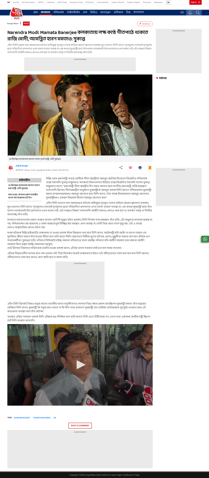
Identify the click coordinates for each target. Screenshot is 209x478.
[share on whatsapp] (205, 239)
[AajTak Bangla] (16, 13)
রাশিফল (118, 12)
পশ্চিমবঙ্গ (58, 12)
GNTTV (41, 2)
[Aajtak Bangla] (10, 168)
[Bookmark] (150, 169)
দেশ (85, 12)
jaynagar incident (22, 417)
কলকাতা (45, 12)
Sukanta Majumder (41, 417)
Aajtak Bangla (22, 166)
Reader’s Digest (133, 2)
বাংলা (8, 2)
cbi (54, 417)
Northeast (147, 2)
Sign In (193, 2)
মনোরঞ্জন (105, 12)
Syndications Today (131, 475)
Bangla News (12, 23)
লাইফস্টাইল (73, 12)
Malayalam (158, 2)
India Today (62, 2)
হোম (35, 12)
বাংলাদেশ (138, 12)
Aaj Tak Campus (28, 2)
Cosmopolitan (102, 2)
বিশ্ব (128, 12)
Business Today (76, 2)
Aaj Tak (16, 2)
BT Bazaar (90, 2)
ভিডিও (93, 12)
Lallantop (50, 2)
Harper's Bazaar (118, 2)
